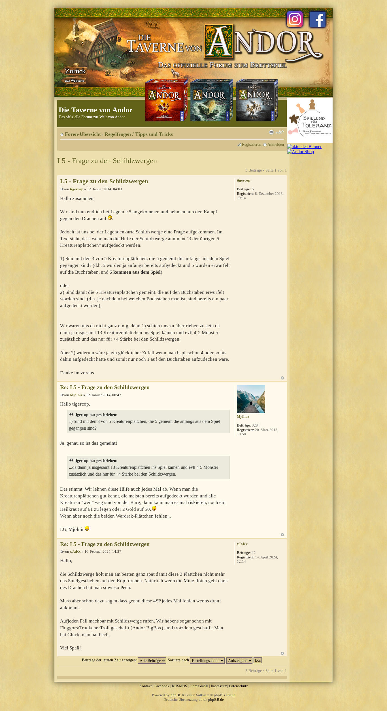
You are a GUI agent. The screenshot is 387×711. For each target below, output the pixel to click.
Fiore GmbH (199, 686)
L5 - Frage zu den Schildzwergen (107, 161)
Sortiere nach (179, 660)
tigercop (76, 189)
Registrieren (251, 144)
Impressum (219, 686)
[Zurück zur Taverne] (74, 74)
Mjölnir (76, 395)
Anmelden (275, 144)
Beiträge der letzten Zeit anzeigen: (110, 660)
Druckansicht (271, 132)
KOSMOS (179, 686)
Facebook (161, 686)
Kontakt (145, 686)
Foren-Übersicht (83, 134)
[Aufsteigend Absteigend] (244, 660)
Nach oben (282, 377)
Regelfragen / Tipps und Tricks (139, 134)
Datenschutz (238, 686)
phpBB (176, 695)
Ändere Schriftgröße (280, 132)
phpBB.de (216, 699)
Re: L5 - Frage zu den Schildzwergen (105, 387)
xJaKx (75, 551)
